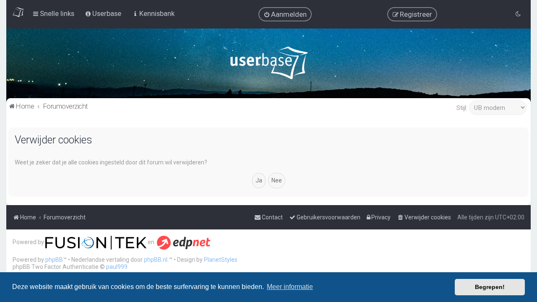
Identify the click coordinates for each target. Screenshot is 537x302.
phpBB (54, 259)
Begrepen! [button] (490, 287)
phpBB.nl (155, 259)
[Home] (268, 64)
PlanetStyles (220, 259)
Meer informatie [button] (290, 286)
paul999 (117, 266)
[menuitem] (285, 14)
